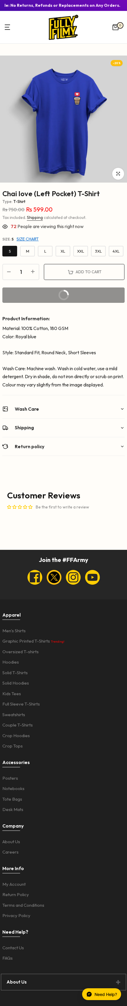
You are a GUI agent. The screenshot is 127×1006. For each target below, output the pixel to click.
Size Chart (28, 239)
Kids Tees (11, 693)
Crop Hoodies (16, 735)
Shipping (35, 217)
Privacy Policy (16, 915)
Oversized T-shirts (20, 651)
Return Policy (15, 894)
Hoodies (10, 662)
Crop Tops (12, 746)
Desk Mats (12, 809)
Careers (10, 852)
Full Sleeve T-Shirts (21, 704)
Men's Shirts (14, 630)
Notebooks (13, 788)
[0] (115, 27)
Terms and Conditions (23, 905)
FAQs (7, 958)
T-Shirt (19, 201)
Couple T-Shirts (17, 725)
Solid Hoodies (15, 683)
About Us (11, 841)
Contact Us (13, 947)
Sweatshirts (13, 714)
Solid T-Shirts (15, 672)
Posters (10, 778)
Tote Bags (12, 799)
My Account (14, 884)
